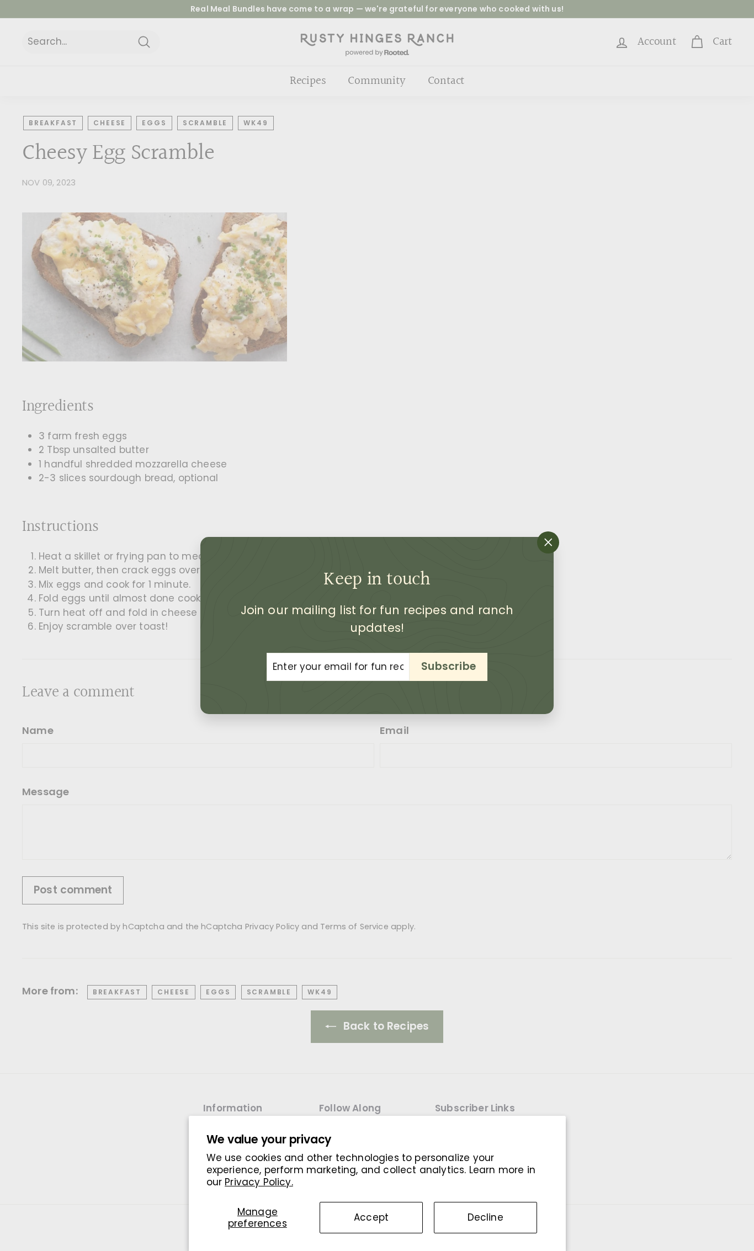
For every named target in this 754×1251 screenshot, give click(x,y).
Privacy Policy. (259, 1182)
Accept (371, 1217)
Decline (485, 1217)
